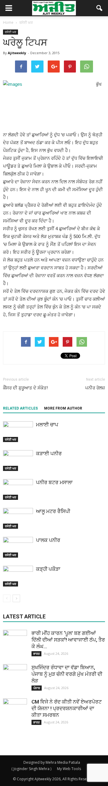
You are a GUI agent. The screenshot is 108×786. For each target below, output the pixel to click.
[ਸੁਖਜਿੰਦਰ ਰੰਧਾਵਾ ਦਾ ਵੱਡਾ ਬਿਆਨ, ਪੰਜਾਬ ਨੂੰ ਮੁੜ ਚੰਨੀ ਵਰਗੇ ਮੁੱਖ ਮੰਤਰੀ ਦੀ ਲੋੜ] (15, 676)
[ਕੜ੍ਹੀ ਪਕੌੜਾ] (18, 576)
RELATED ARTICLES (20, 408)
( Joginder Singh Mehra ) (31, 768)
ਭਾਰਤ (36, 653)
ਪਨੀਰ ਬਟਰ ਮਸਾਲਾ (54, 482)
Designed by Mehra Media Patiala (51, 762)
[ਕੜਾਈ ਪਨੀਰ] (18, 460)
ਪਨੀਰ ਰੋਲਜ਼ (95, 388)
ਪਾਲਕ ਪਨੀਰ (48, 540)
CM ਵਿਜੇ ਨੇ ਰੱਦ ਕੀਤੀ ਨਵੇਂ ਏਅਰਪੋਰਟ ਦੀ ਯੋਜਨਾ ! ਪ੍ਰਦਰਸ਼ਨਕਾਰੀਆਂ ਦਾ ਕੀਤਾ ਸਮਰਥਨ (67, 708)
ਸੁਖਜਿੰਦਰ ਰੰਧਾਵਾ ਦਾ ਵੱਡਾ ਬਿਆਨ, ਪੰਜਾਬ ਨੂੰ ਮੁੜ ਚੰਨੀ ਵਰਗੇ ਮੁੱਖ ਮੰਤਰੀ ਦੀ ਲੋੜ (67, 674)
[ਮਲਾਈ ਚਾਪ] (18, 431)
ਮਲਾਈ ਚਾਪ (47, 425)
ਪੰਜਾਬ (36, 688)
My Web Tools (69, 768)
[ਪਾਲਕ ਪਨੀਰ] (18, 547)
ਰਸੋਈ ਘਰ (10, 32)
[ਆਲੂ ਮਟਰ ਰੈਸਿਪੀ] (18, 518)
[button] (99, 8)
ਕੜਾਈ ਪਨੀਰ (49, 453)
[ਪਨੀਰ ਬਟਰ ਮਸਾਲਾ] (18, 489)
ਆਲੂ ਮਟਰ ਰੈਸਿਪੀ (53, 511)
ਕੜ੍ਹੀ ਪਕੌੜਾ (48, 569)
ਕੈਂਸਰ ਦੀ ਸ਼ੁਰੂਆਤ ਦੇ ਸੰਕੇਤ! (25, 388)
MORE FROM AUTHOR (63, 408)
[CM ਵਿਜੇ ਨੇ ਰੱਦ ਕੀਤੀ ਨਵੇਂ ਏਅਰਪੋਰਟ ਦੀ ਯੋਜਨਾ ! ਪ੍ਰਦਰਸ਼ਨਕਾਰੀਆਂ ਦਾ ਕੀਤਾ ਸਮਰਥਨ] (15, 710)
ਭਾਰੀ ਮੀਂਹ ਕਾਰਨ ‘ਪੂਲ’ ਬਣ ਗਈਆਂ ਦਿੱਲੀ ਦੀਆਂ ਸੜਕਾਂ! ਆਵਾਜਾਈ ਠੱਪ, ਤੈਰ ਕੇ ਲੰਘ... (68, 639)
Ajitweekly (17, 53)
